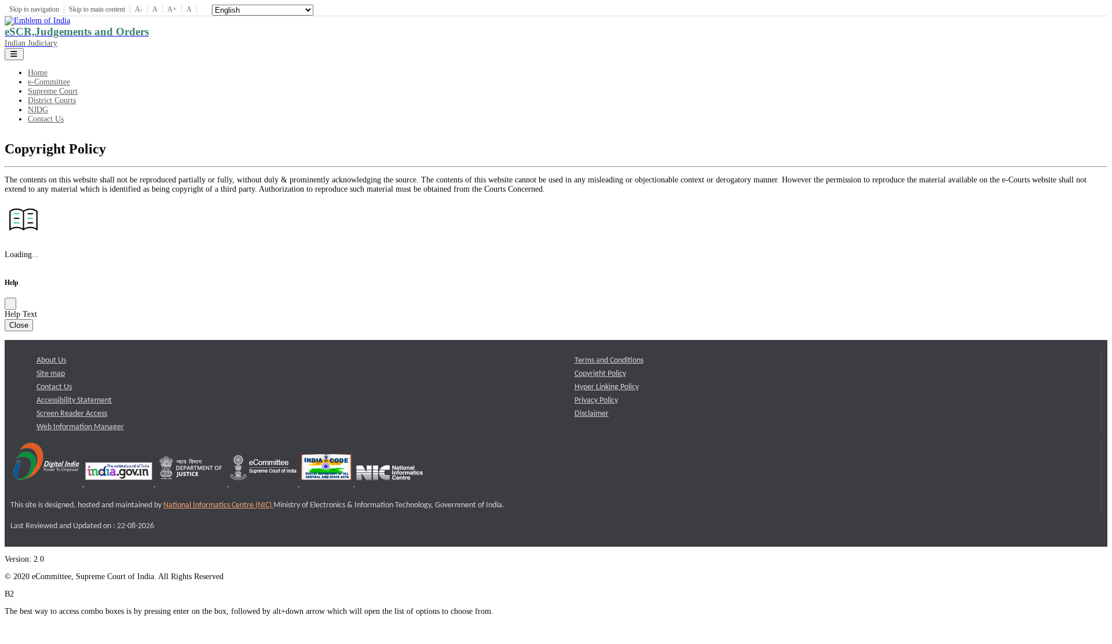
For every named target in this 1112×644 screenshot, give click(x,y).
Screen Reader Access (71, 414)
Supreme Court (53, 91)
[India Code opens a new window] (327, 484)
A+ (172, 9)
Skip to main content (97, 9)
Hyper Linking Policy (607, 387)
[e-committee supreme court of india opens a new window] (264, 484)
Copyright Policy (600, 374)
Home (37, 72)
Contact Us (46, 119)
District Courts (52, 100)
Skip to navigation (34, 9)
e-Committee (49, 82)
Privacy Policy (596, 400)
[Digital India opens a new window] (47, 484)
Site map (50, 374)
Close (18, 325)
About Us (51, 360)
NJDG (38, 109)
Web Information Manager (80, 427)
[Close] (10, 304)
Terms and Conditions (609, 360)
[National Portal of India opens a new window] (119, 484)
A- (138, 9)
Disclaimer (592, 414)
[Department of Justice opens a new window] (192, 484)
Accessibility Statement (74, 400)
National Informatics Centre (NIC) (218, 505)
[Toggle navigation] (14, 54)
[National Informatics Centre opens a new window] (389, 484)
